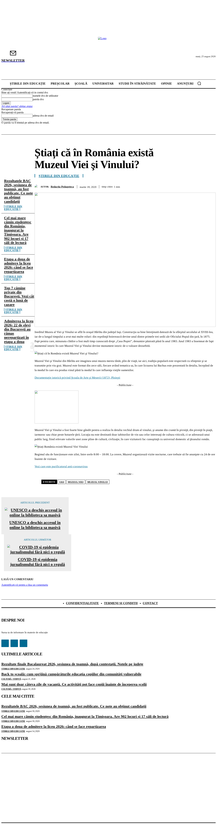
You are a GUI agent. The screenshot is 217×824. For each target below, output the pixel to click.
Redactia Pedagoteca (62, 186)
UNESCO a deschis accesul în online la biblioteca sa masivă (35, 525)
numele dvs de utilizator (45, 95)
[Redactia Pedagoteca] (38, 187)
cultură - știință (11, 679)
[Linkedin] (197, 186)
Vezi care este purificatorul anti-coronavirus (61, 466)
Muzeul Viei (76, 482)
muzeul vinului (97, 482)
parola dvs (38, 99)
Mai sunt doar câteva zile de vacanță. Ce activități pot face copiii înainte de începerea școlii (74, 684)
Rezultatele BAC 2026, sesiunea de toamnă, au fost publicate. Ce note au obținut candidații (18, 191)
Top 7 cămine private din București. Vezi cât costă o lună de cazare (19, 296)
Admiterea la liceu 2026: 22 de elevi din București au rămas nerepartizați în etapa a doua (18, 331)
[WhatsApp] (185, 186)
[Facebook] (148, 186)
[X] (160, 186)
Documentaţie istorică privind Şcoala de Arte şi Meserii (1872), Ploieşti (77, 377)
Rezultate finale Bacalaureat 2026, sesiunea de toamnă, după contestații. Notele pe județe (72, 664)
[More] (210, 186)
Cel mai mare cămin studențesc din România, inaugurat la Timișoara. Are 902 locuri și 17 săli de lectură (17, 230)
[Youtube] (23, 643)
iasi (61, 482)
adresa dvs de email (43, 115)
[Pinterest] (173, 186)
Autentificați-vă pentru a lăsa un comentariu (24, 584)
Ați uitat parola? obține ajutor (17, 106)
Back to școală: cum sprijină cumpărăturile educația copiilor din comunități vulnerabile (71, 674)
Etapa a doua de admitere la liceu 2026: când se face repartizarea (18, 265)
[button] (199, 83)
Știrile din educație (13, 208)
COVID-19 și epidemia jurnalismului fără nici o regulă (37, 562)
